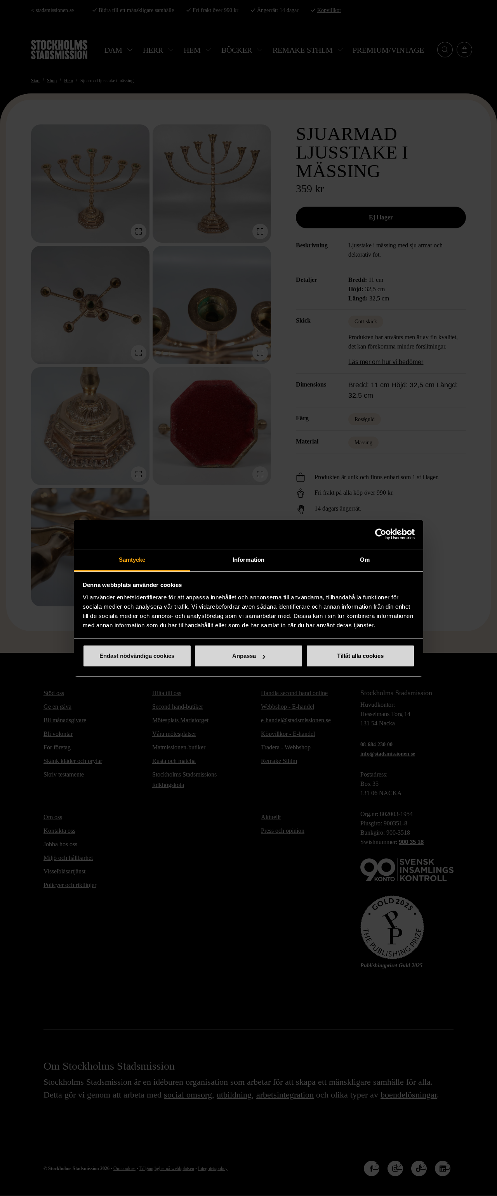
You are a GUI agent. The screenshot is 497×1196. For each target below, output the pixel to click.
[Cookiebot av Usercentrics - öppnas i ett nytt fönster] (381, 534)
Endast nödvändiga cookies (136, 655)
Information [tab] (248, 559)
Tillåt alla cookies (360, 655)
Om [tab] (365, 559)
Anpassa (244, 655)
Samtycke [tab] (132, 559)
